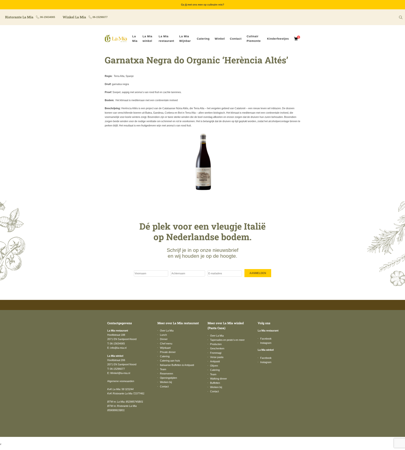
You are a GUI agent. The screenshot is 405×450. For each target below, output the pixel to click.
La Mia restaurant (166, 39)
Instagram (265, 343)
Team (163, 369)
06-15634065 (47, 17)
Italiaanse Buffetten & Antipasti (177, 365)
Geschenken (217, 348)
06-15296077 (100, 17)
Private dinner (168, 352)
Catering (203, 38)
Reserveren (166, 373)
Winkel (220, 38)
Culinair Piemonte (254, 39)
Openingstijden (168, 378)
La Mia (134, 39)
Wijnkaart (165, 348)
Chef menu (166, 343)
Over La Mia (167, 330)
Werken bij (166, 382)
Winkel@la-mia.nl (120, 373)
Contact (236, 38)
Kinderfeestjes (278, 38)
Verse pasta (216, 357)
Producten (216, 344)
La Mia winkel (147, 39)
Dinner (164, 339)
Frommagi (215, 353)
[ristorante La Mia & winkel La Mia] (117, 39)
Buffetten (215, 383)
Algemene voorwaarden (120, 381)
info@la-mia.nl (118, 348)
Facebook (265, 338)
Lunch (163, 335)
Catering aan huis (170, 360)
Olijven (214, 365)
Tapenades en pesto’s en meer (227, 340)
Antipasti (215, 361)
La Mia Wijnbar (185, 39)
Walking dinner (218, 378)
